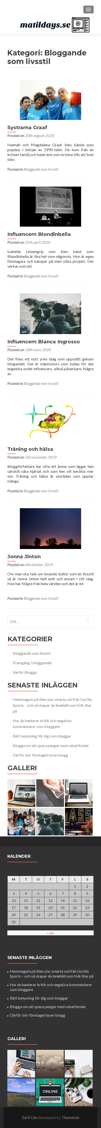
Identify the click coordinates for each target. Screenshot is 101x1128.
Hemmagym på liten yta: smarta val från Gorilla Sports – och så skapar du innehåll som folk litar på (52, 705)
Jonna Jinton (24, 556)
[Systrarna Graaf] (50, 99)
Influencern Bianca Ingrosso (43, 342)
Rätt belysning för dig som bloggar (42, 736)
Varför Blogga (25, 672)
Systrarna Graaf (27, 127)
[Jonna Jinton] (50, 528)
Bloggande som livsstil (41, 169)
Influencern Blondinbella (39, 234)
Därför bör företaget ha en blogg (40, 755)
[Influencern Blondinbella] (50, 206)
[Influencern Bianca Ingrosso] (50, 313)
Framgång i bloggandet (32, 662)
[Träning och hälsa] (50, 420)
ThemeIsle (70, 1117)
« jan (50, 932)
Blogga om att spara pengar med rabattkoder (51, 745)
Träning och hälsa (30, 449)
